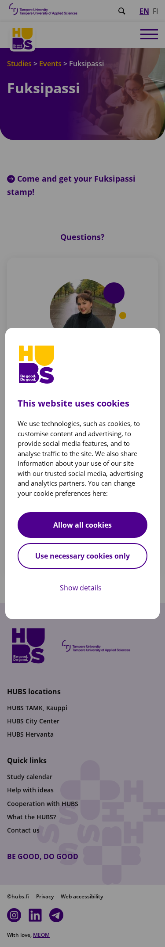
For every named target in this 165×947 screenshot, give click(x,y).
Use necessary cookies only (82, 556)
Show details (81, 588)
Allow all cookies (82, 525)
